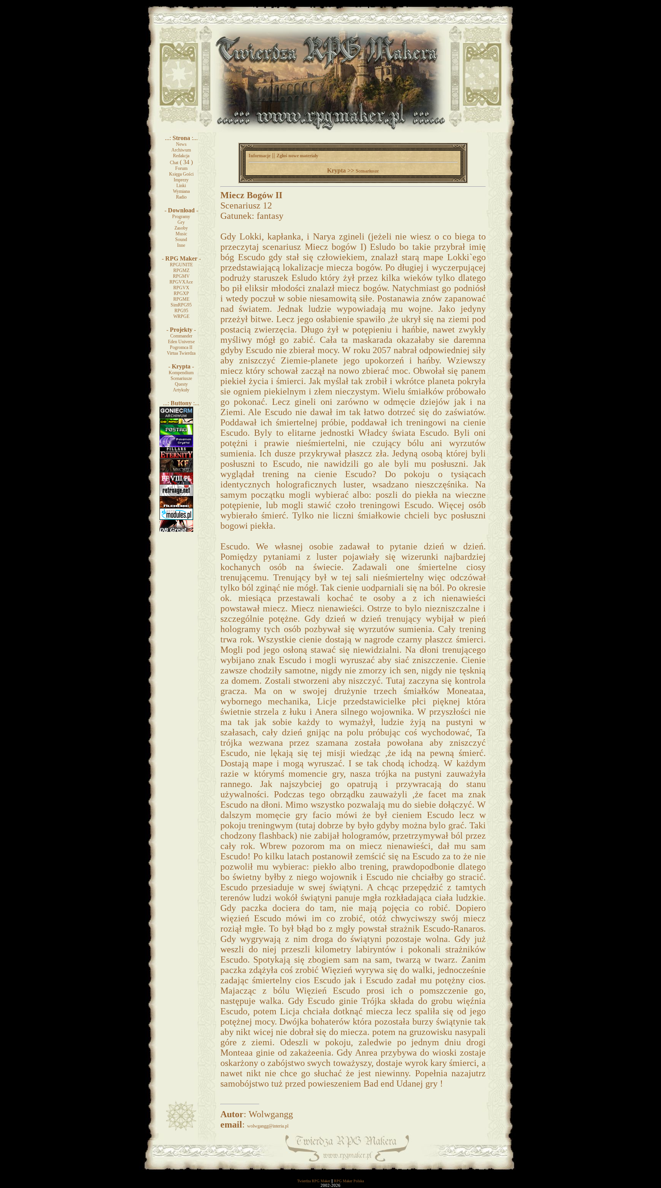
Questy (181, 384)
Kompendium (181, 372)
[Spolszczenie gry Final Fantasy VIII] (176, 483)
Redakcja (181, 155)
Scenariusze (181, 378)
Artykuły (181, 390)
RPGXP (181, 293)
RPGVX (181, 287)
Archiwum (181, 150)
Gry (181, 222)
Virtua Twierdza (181, 353)
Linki (181, 185)
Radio (181, 197)
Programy (181, 216)
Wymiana (181, 191)
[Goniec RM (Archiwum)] (176, 416)
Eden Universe (181, 341)
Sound (181, 239)
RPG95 (181, 310)
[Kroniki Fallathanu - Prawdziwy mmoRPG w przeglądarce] (176, 471)
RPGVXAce (181, 282)
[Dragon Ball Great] (176, 530)
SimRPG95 (181, 305)
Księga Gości (181, 174)
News (181, 144)
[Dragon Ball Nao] (176, 422)
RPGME (181, 299)
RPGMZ (181, 270)
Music (181, 233)
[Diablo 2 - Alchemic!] (176, 506)
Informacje (259, 155)
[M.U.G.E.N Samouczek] (176, 434)
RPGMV (181, 276)
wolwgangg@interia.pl (267, 1126)
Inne (181, 245)
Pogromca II (181, 347)
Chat (174, 162)
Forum (181, 168)
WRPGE (181, 316)
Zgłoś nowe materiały (297, 155)
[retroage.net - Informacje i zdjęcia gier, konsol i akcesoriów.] (176, 494)
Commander (181, 336)
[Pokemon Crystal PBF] (176, 445)
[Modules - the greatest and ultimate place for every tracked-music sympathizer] (176, 518)
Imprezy (181, 180)
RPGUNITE (181, 264)
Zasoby (181, 228)
